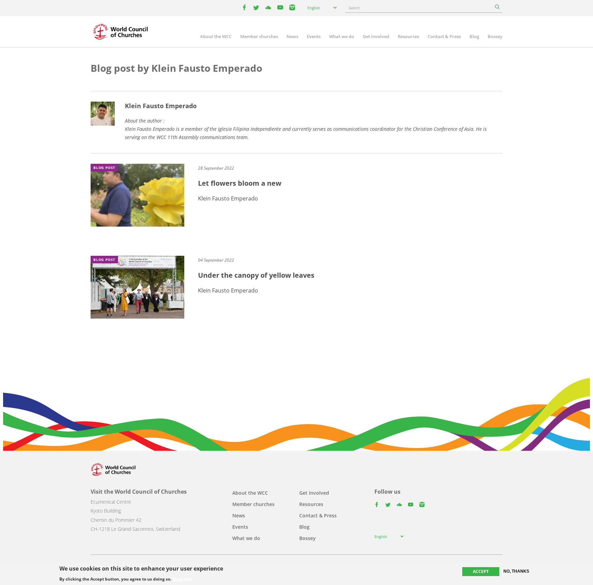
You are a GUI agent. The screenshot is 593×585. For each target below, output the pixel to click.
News (292, 36)
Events (314, 36)
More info (182, 578)
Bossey (495, 36)
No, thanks (516, 571)
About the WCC (216, 36)
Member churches (259, 36)
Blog (474, 36)
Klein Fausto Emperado (161, 106)
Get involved (376, 36)
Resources (408, 36)
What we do (341, 36)
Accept (481, 571)
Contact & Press (444, 36)
